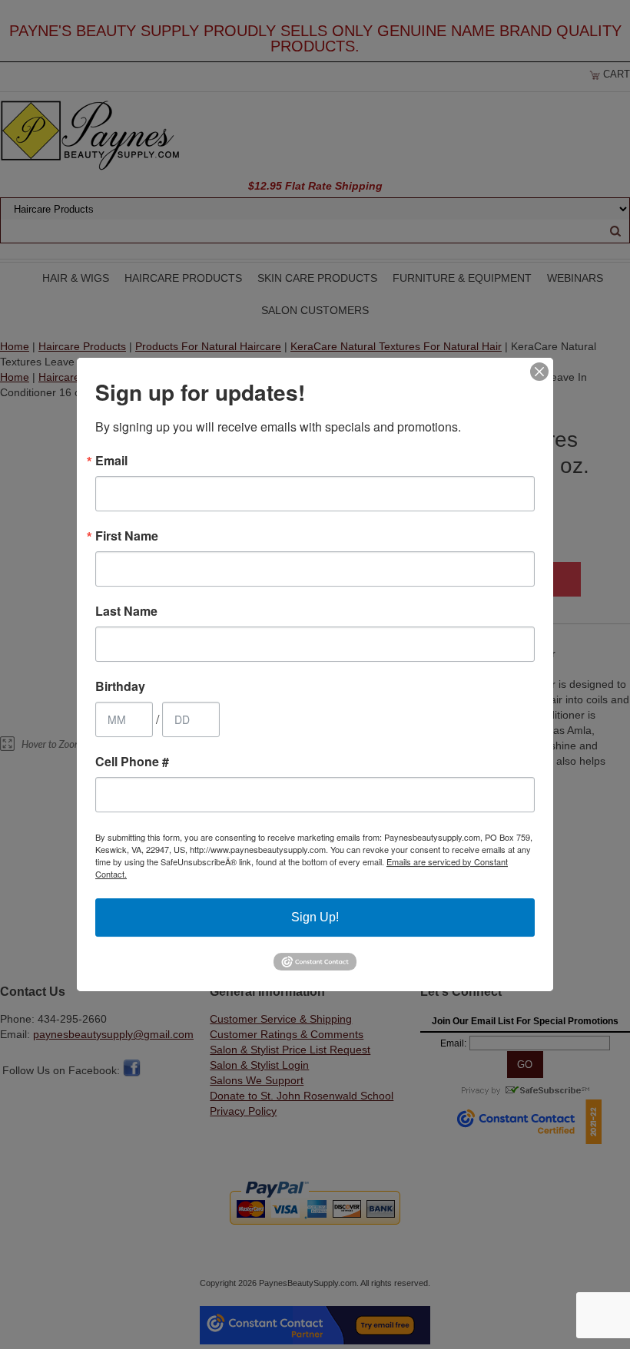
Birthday (120, 686)
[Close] (539, 371)
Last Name (126, 611)
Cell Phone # (132, 762)
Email (111, 461)
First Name (126, 536)
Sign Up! (315, 917)
